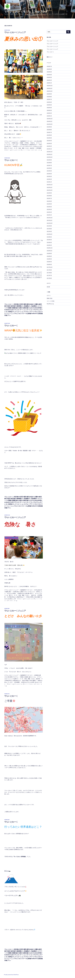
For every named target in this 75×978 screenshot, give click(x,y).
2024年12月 (49, 118)
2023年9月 (49, 160)
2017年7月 (49, 275)
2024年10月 (49, 124)
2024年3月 (49, 143)
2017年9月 (49, 270)
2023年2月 (49, 179)
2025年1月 (49, 116)
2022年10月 (49, 190)
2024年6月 (49, 135)
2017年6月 (49, 278)
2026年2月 (49, 80)
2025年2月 (49, 113)
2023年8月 (49, 162)
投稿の (49, 298)
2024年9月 (49, 127)
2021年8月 (49, 228)
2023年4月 (49, 173)
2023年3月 (49, 176)
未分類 (48, 286)
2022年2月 (49, 212)
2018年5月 (49, 259)
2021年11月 (49, 220)
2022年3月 (49, 209)
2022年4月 (49, 206)
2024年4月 (49, 140)
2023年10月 (49, 157)
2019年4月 (49, 239)
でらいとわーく (11, 160)
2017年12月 (49, 267)
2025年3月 (49, 110)
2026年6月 (49, 69)
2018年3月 (49, 264)
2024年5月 (49, 138)
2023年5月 (49, 170)
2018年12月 (49, 248)
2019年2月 (49, 245)
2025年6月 (49, 102)
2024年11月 (49, 121)
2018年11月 (49, 250)
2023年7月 (49, 165)
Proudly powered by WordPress (11, 974)
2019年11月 (49, 234)
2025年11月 (49, 88)
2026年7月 (49, 66)
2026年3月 (49, 77)
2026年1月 (49, 83)
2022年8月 (49, 195)
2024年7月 (49, 132)
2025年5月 (49, 105)
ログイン (49, 295)
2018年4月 (49, 261)
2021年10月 (49, 223)
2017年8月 (49, 272)
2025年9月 (49, 94)
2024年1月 (49, 148)
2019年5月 (49, 237)
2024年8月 (49, 129)
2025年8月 (49, 96)
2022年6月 (49, 201)
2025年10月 (49, 91)
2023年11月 (49, 154)
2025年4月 (49, 107)
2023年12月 (49, 151)
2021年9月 (49, 226)
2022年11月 (49, 187)
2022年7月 (49, 198)
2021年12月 (49, 217)
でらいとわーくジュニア (15, 32)
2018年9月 (49, 253)
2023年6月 (49, 168)
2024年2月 (49, 146)
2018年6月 (49, 256)
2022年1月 (49, 215)
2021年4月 (49, 231)
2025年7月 (49, 99)
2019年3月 (49, 242)
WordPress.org (50, 303)
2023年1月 (49, 182)
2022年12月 (49, 184)
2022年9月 (49, 193)
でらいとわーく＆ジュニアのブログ (26, 11)
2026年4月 (49, 74)
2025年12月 (49, 85)
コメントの (50, 301)
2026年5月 (49, 71)
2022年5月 (49, 204)
